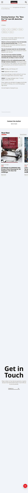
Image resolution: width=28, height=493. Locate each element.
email (18, 82)
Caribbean (14, 29)
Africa (4, 29)
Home (2, 7)
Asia (8, 29)
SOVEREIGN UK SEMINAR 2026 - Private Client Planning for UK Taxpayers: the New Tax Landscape (11, 170)
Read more (3, 174)
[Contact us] (25, 486)
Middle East (5, 32)
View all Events (23, 134)
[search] (26, 2)
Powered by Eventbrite (6, 112)
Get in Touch (14, 123)
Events (10, 7)
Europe (20, 29)
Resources (7, 7)
